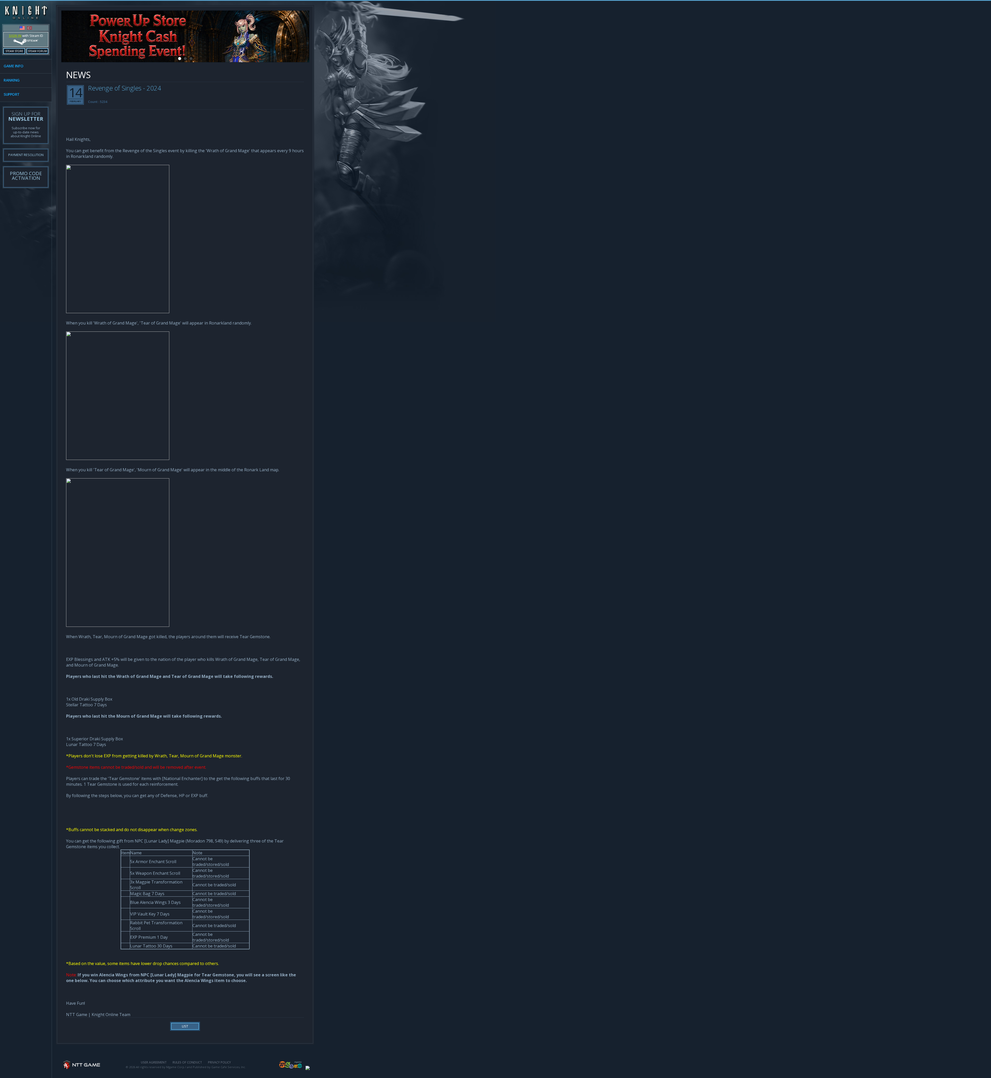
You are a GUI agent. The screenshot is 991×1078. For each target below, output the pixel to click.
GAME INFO (13, 65)
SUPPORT (12, 94)
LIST (185, 1026)
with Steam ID (26, 35)
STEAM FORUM (37, 51)
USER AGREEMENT (154, 1062)
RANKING (12, 80)
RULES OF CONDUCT (187, 1062)
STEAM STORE (14, 51)
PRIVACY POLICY (219, 1062)
